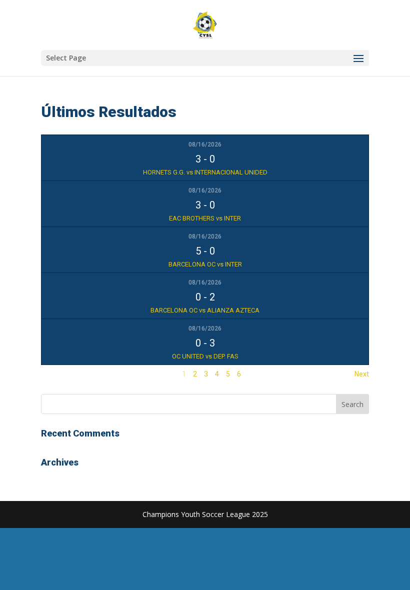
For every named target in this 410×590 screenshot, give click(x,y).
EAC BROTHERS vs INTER (205, 218)
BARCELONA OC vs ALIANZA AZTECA (205, 310)
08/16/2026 (205, 144)
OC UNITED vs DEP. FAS (205, 356)
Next (361, 374)
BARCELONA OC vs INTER (205, 264)
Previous (54, 374)
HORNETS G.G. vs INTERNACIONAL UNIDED (205, 172)
